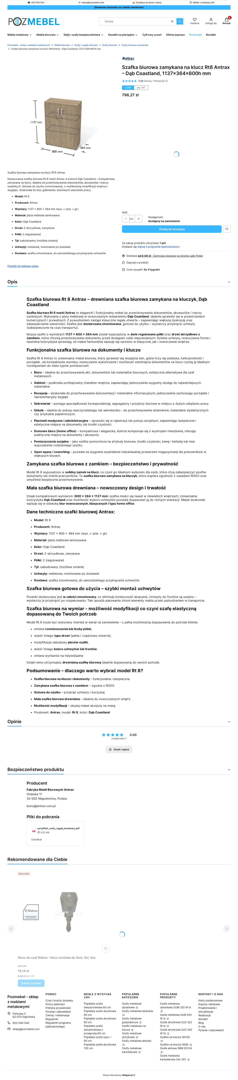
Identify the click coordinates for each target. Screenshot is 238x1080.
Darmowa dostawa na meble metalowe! (119, 7)
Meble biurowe (62, 45)
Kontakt (203, 1019)
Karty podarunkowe (210, 1000)
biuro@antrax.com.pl (41, 806)
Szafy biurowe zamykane (135, 45)
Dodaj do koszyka (172, 229)
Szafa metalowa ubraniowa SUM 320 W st (175, 1005)
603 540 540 (37, 2)
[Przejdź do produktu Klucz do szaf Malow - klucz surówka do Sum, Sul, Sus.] (64, 912)
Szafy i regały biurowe (86, 45)
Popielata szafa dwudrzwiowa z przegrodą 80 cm (94, 1029)
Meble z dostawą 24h (204, 2)
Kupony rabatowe (209, 1004)
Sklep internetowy (118, 1075)
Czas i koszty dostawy (59, 1000)
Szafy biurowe (109, 45)
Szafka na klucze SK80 (174, 1044)
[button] (179, 21)
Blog (201, 1022)
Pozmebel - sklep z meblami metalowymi (28, 45)
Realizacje (204, 1015)
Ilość (125, 212)
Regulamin (52, 1019)
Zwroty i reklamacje (57, 1015)
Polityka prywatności (58, 1007)
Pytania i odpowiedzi (58, 1011)
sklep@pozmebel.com (93, 2)
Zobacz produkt (31, 983)
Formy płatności (55, 1004)
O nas (201, 1026)
